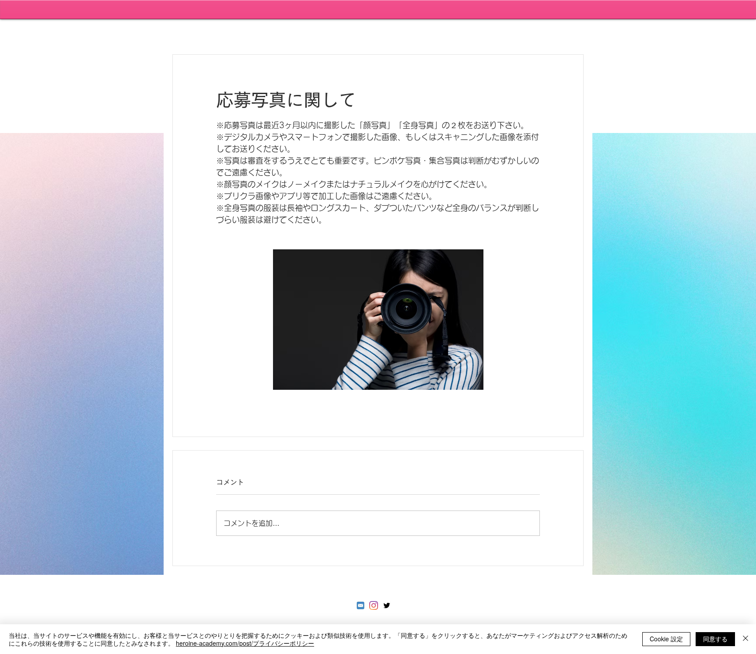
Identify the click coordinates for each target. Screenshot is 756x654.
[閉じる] (745, 639)
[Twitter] (386, 605)
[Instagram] (373, 605)
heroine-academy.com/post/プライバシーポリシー (245, 643)
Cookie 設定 (666, 638)
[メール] (360, 605)
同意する (715, 638)
